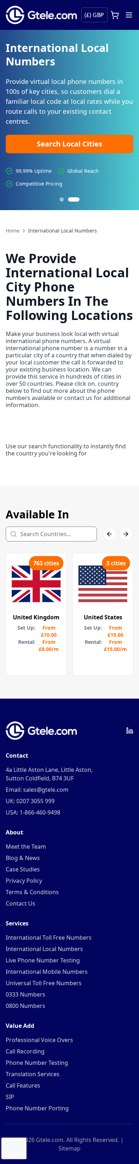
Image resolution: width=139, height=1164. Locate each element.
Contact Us (20, 903)
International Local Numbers (44, 949)
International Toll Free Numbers (49, 937)
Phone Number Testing (37, 1063)
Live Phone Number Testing (43, 960)
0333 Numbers (25, 994)
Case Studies (23, 869)
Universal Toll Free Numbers (44, 983)
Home (13, 230)
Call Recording (25, 1051)
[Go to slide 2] (77, 199)
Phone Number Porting (37, 1108)
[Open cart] (115, 15)
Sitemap (69, 1148)
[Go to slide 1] (65, 199)
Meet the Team (26, 846)
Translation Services (33, 1074)
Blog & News (23, 858)
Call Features (23, 1085)
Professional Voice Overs (39, 1040)
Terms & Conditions (32, 892)
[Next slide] (124, 120)
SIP (10, 1097)
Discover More (43, 128)
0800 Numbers (25, 1006)
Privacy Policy (24, 881)
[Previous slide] (14, 120)
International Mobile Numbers (47, 972)
